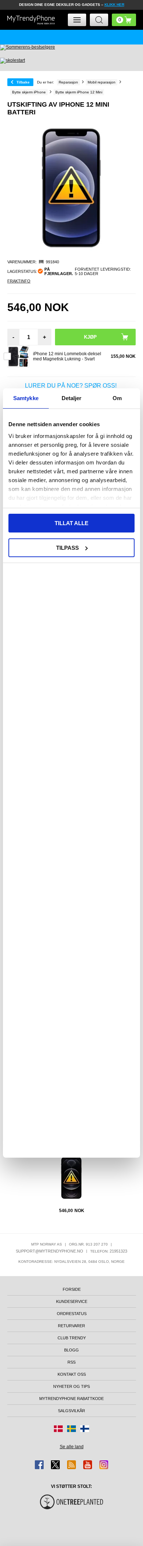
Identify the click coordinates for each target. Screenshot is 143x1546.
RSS (71, 1362)
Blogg (71, 1350)
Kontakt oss (72, 1374)
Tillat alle (71, 523)
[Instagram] (103, 1464)
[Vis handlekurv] (124, 20)
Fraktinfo (18, 281)
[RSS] (71, 1464)
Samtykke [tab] (25, 398)
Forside (72, 1289)
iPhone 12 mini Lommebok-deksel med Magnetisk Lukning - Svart (67, 356)
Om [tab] (117, 398)
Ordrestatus (72, 1313)
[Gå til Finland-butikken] (84, 1428)
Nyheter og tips (71, 1386)
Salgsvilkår (71, 1410)
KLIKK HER (114, 5)
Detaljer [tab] (72, 398)
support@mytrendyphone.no (49, 1251)
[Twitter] (55, 1464)
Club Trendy (72, 1338)
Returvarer (71, 1326)
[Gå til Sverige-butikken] (71, 1428)
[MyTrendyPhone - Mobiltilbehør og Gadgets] (31, 19)
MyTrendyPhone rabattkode (71, 1398)
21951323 (118, 1251)
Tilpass (67, 548)
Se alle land (72, 1446)
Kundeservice (71, 1301)
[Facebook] (39, 1464)
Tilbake (23, 82)
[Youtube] (87, 1464)
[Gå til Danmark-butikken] (58, 1428)
